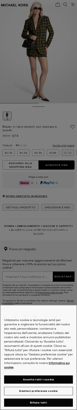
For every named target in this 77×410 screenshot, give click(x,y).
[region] (38, 357)
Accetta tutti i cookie (38, 379)
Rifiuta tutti (38, 402)
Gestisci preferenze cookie (38, 391)
